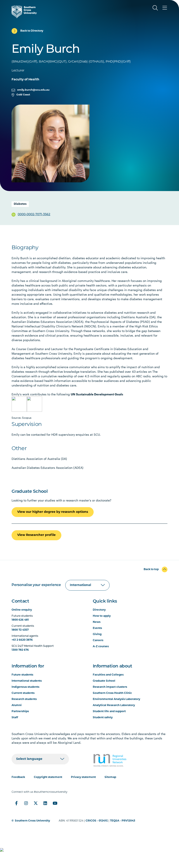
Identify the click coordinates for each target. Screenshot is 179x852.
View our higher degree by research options (52, 512)
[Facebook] (16, 803)
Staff (15, 717)
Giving (97, 634)
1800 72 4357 (20, 630)
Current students (23, 693)
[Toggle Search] (155, 8)
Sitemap (110, 777)
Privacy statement (83, 777)
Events (97, 628)
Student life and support (109, 711)
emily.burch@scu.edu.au (33, 90)
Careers (98, 640)
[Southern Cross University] (24, 12)
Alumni (17, 705)
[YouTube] (55, 803)
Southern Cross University (32, 821)
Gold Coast (23, 95)
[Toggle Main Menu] (165, 8)
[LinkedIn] (45, 803)
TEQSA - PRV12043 (122, 821)
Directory (99, 610)
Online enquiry (22, 610)
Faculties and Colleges (108, 675)
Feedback (18, 777)
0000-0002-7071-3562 (34, 214)
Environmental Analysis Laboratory (116, 699)
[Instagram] (26, 803)
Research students (24, 699)
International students (27, 681)
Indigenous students (25, 687)
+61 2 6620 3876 (22, 640)
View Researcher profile (36, 535)
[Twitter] (35, 803)
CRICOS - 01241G (97, 821)
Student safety (103, 717)
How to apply (102, 616)
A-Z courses (101, 646)
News (96, 622)
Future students (22, 675)
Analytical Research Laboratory (114, 705)
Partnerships (20, 711)
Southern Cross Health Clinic (112, 693)
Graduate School (104, 681)
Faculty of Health (25, 79)
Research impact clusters (110, 687)
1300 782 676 (20, 650)
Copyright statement (48, 777)
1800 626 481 (20, 620)
